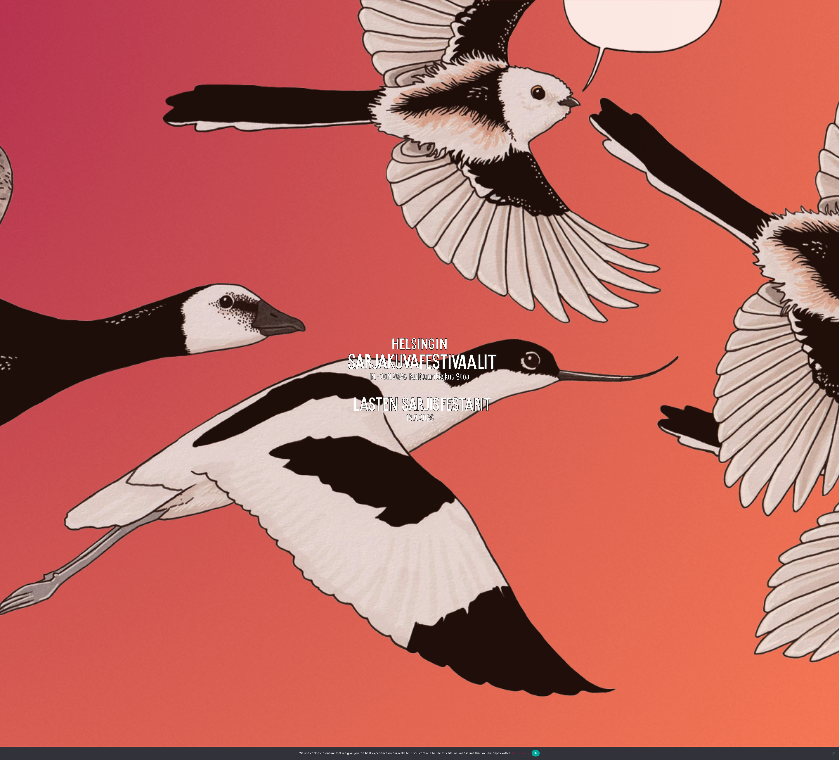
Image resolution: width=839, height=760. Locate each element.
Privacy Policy (520, 753)
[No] (833, 753)
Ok (536, 753)
